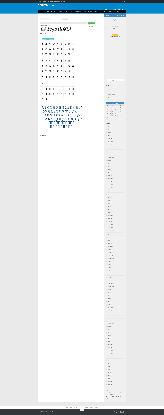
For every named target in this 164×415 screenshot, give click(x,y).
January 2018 (109, 181)
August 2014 (109, 289)
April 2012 (109, 375)
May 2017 (109, 206)
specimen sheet (51, 39)
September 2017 (110, 194)
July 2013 (109, 329)
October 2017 (110, 191)
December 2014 (110, 280)
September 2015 (110, 258)
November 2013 (110, 317)
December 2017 (110, 184)
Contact (75, 407)
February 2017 (110, 215)
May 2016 (109, 237)
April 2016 (109, 240)
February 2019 (110, 141)
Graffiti (120, 393)
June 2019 (109, 129)
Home (67, 407)
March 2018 (109, 175)
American (107, 392)
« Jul (107, 119)
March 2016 (109, 243)
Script (89, 11)
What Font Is (109, 97)
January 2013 (109, 347)
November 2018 (110, 151)
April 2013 (109, 338)
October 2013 (110, 320)
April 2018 (109, 172)
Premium (41, 11)
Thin (107, 398)
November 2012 (110, 353)
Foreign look (77, 11)
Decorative (117, 392)
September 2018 (110, 157)
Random (47, 11)
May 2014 (109, 298)
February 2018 (110, 178)
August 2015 (109, 261)
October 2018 (110, 154)
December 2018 (110, 148)
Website (52, 23)
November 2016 (110, 224)
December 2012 (110, 350)
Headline (112, 394)
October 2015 (110, 255)
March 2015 (109, 274)
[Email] (123, 15)
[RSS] (121, 15)
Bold (110, 393)
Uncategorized (116, 11)
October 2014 (110, 283)
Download (91, 23)
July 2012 (109, 366)
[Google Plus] (119, 15)
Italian (116, 394)
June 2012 (109, 369)
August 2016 (109, 234)
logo (118, 395)
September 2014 (110, 286)
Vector (100, 11)
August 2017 (109, 197)
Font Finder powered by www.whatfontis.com (56, 1)
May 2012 (109, 372)
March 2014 (109, 304)
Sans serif (115, 396)
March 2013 (109, 341)
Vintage (110, 398)
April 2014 (109, 301)
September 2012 (110, 360)
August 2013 (109, 326)
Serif (120, 397)
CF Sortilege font (43, 23)
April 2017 (109, 209)
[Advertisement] (115, 56)
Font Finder (109, 11)
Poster (107, 397)
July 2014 (109, 292)
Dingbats (60, 11)
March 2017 (109, 212)
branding (112, 392)
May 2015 (109, 267)
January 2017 (109, 218)
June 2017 (109, 203)
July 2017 (109, 200)
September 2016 (110, 231)
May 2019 (109, 132)
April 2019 (109, 135)
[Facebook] (115, 15)
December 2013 (110, 314)
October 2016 (110, 227)
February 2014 (110, 307)
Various (95, 27)
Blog (71, 407)
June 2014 (109, 295)
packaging (123, 394)
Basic (55, 11)
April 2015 (109, 271)
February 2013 (110, 344)
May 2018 (109, 169)
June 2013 (109, 332)
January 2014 (109, 310)
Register (44, 1)
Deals (104, 11)
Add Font (86, 407)
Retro (111, 397)
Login (40, 1)
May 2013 (109, 335)
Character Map (44, 39)
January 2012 (109, 384)
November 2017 (110, 188)
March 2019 (109, 138)
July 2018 (109, 163)
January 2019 (109, 144)
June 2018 (109, 166)
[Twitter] (117, 15)
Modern (120, 394)
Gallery (81, 407)
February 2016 (110, 246)
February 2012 (110, 381)
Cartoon (115, 392)
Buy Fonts (97, 407)
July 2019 (109, 126)
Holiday (84, 11)
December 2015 (110, 249)
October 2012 (110, 357)
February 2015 (110, 277)
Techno (94, 11)
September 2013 (110, 323)
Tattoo (122, 396)
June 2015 (109, 264)
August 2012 (109, 363)
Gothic (71, 11)
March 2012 (109, 378)
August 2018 (109, 160)
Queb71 (49, 23)
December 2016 (110, 221)
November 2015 (110, 252)
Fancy (66, 11)
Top (51, 11)
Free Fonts (109, 91)
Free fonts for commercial (112, 94)
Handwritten (107, 394)
